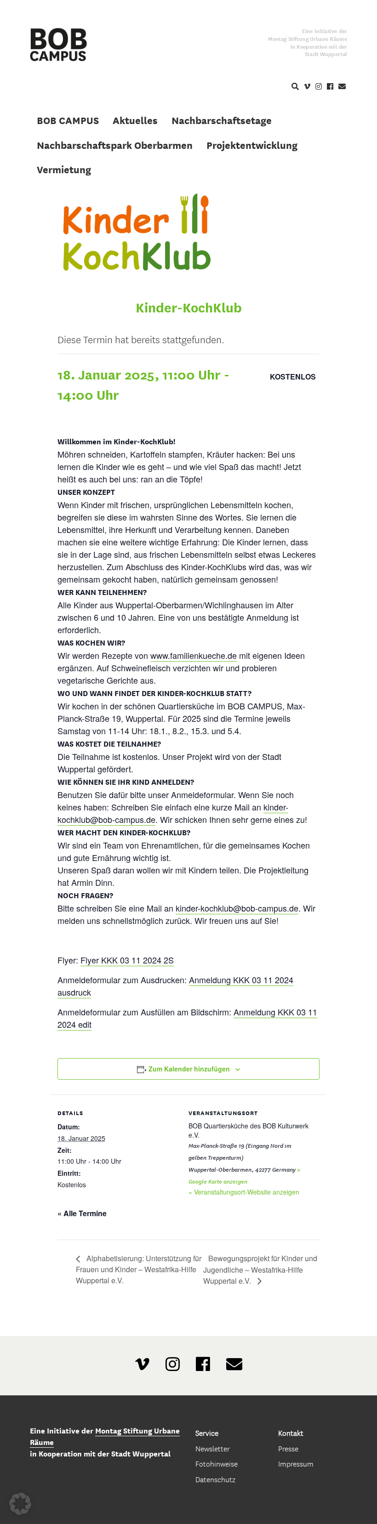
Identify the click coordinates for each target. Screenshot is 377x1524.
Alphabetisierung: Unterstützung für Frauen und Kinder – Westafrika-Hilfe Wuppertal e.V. (138, 1269)
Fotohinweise (216, 1464)
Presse (288, 1449)
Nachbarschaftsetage (221, 120)
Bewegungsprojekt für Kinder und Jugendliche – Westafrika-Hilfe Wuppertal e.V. (260, 1269)
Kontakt (290, 1433)
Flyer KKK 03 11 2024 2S (127, 960)
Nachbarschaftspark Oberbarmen (115, 145)
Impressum (296, 1464)
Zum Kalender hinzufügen (189, 1068)
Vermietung (64, 169)
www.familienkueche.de (193, 655)
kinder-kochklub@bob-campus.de (237, 908)
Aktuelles (135, 120)
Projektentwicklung (251, 145)
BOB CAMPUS (68, 120)
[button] (20, 1504)
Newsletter (212, 1449)
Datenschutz (215, 1479)
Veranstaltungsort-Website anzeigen (246, 1191)
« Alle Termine (82, 1213)
